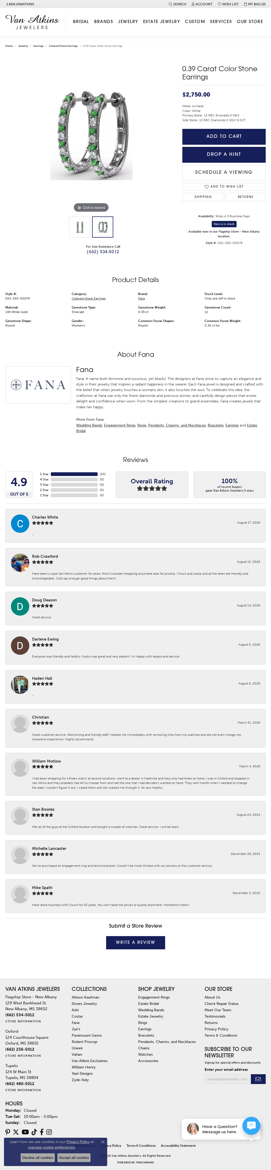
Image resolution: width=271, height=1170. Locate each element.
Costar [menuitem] (77, 1016)
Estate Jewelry (161, 22)
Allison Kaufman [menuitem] (85, 997)
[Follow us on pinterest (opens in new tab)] (7, 1132)
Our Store (250, 22)
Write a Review (135, 943)
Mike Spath (42, 887)
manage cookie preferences (51, 1147)
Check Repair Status (221, 1003)
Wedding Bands (89, 425)
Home (9, 46)
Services (221, 22)
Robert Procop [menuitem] (84, 1041)
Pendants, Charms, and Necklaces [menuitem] (167, 1041)
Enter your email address (226, 1069)
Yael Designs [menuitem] (82, 1073)
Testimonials (215, 1016)
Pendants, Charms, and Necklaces (177, 425)
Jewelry (128, 22)
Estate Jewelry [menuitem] (150, 1016)
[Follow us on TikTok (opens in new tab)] (34, 1132)
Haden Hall (42, 678)
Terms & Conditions (141, 1146)
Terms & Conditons (221, 1035)
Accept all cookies (74, 1157)
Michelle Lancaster (49, 848)
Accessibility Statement (178, 1146)
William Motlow (46, 761)
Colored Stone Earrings (63, 46)
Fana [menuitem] (75, 1022)
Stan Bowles (43, 809)
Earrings (38, 46)
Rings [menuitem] (142, 1022)
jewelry (23, 46)
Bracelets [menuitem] (146, 1035)
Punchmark (145, 1162)
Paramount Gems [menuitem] (87, 1035)
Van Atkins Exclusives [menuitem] (89, 1060)
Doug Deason (44, 600)
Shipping (203, 197)
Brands (103, 22)
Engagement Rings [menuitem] (154, 997)
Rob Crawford (45, 556)
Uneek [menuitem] (77, 1048)
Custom (195, 22)
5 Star (44, 474)
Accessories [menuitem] (148, 1060)
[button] (177, 4)
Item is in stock (224, 224)
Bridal (81, 22)
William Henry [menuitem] (84, 1067)
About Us (212, 997)
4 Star (44, 479)
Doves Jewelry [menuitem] (84, 1003)
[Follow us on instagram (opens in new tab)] (49, 1132)
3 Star (44, 485)
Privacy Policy (216, 1029)
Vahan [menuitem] (77, 1054)
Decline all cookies (37, 1157)
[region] (91, 134)
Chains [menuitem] (143, 1048)
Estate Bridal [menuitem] (148, 1003)
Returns (246, 197)
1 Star (44, 495)
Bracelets (216, 425)
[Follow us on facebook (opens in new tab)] (42, 1132)
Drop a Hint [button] (224, 154)
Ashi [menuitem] (75, 1010)
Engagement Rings (120, 425)
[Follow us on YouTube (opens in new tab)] (25, 1132)
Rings (141, 425)
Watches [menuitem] (145, 1054)
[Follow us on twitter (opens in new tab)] (16, 1132)
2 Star (44, 490)
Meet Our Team (218, 1010)
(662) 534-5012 (103, 252)
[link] (19, 4)
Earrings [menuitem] (144, 1029)
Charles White (45, 517)
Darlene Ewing (45, 639)
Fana (141, 298)
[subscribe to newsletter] (258, 1079)
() (103, 474)
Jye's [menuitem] (76, 1029)
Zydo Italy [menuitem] (80, 1079)
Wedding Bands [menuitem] (151, 1010)
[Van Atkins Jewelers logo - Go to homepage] (34, 22)
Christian (40, 717)
